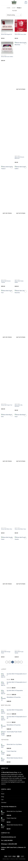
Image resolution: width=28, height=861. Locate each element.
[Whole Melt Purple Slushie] (21, 592)
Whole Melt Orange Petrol (5, 652)
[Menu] (2, 2)
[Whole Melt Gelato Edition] (21, 222)
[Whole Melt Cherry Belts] (21, 26)
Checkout (3, 802)
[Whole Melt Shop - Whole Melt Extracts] (14, 2)
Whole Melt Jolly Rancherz (18, 405)
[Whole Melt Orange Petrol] (7, 592)
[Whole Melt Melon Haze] (21, 470)
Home (8, 7)
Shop (13, 7)
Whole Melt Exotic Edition (7, 56)
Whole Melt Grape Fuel (6, 405)
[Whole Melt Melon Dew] (7, 470)
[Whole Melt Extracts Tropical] (7, 222)
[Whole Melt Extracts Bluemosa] (21, 98)
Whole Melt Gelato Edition (19, 281)
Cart (2, 799)
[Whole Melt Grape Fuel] (7, 346)
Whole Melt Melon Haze (20, 529)
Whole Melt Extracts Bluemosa (19, 157)
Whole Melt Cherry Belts (20, 34)
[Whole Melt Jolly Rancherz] (21, 346)
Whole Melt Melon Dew (6, 529)
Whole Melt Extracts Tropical (6, 281)
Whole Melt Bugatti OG (6, 34)
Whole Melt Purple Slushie (19, 652)
